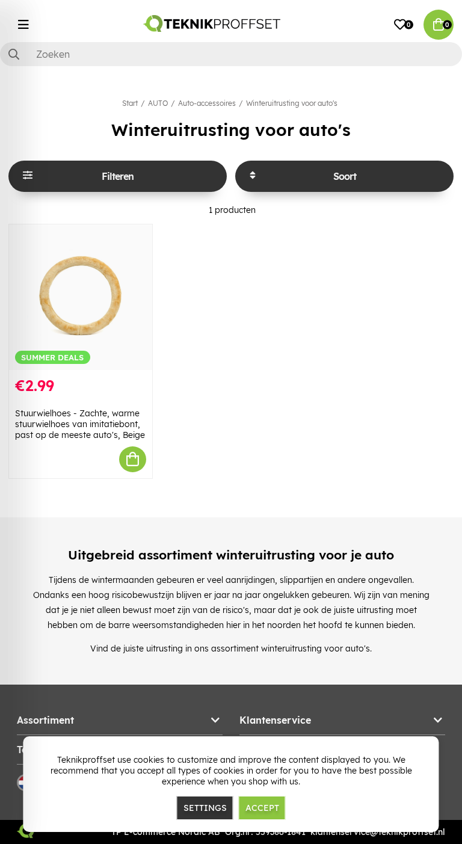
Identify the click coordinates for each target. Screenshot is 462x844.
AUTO (158, 103)
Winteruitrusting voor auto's (291, 103)
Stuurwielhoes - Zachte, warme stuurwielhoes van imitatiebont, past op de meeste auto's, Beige (80, 424)
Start (130, 103)
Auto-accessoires (207, 103)
